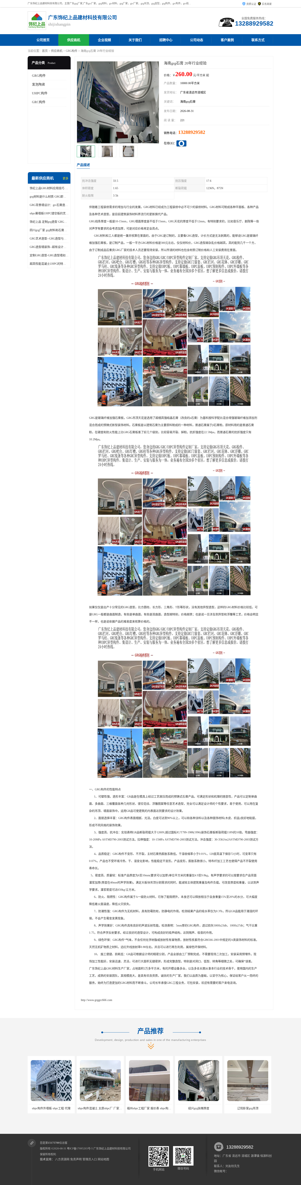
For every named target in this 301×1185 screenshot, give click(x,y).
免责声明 (76, 1159)
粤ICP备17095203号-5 (80, 1148)
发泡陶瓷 (38, 84)
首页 (45, 50)
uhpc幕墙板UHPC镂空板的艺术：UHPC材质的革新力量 (49, 213)
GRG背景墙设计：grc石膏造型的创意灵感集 (49, 205)
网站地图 (103, 1159)
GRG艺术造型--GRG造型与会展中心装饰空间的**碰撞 (49, 238)
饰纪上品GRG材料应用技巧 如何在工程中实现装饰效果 (49, 188)
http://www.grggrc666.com (96, 1000)
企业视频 (104, 40)
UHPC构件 (40, 93)
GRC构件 (38, 102)
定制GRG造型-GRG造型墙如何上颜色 (49, 255)
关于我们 (135, 40)
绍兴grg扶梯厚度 (143, 1108)
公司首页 (43, 40)
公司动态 (196, 40)
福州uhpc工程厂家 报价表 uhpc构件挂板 (96, 1108)
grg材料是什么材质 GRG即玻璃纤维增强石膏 (49, 196)
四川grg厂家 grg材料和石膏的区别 (49, 230)
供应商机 (73, 40)
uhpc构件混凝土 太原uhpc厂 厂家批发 (45, 1108)
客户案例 (227, 40)
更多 (65, 178)
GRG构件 (71, 50)
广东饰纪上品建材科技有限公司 (112, 1148)
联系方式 (258, 40)
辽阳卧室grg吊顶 (192, 1108)
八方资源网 (62, 1159)
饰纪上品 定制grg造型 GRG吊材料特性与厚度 (49, 221)
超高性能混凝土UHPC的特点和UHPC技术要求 (49, 263)
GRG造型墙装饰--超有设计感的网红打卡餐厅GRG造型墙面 (49, 247)
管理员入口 (90, 1159)
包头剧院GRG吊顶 (241, 1108)
